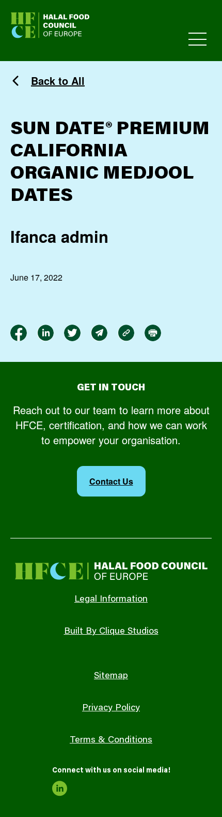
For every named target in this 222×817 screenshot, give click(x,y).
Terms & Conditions (111, 740)
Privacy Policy (111, 708)
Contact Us (111, 481)
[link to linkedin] (45, 333)
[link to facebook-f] (18, 333)
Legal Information (111, 599)
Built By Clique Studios (111, 631)
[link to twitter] (72, 333)
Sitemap (111, 676)
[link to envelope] (99, 333)
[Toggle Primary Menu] (197, 39)
